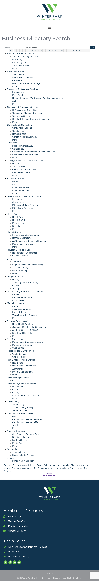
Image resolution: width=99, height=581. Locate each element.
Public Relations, (20, 312)
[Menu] (49, 27)
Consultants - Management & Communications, (33, 152)
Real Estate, (17, 363)
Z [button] (88, 50)
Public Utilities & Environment (20, 351)
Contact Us (51, 468)
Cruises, (16, 285)
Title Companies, (20, 268)
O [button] (55, 50)
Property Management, (22, 372)
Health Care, (18, 217)
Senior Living (13, 401)
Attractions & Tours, (21, 65)
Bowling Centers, (20, 440)
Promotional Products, (22, 297)
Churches (16, 381)
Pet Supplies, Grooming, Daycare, (27, 342)
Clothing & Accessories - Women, (27, 419)
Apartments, (17, 369)
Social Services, (19, 167)
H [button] (35, 50)
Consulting (12, 143)
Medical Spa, (18, 223)
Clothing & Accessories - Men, (26, 422)
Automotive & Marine (16, 71)
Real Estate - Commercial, (24, 366)
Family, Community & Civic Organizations (26, 161)
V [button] (76, 50)
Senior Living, (18, 404)
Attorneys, (16, 262)
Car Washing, (18, 80)
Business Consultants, (22, 146)
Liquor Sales (18, 300)
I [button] (38, 50)
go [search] (93, 47)
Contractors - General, (22, 128)
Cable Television (20, 357)
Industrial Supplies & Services (21, 250)
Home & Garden (14, 232)
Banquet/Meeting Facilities (24, 461)
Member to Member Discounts (66, 465)
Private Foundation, (21, 172)
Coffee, (15, 392)
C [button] (21, 50)
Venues (10, 458)
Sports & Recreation (16, 431)
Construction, (18, 131)
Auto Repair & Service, (22, 77)
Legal (9, 259)
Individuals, (17, 199)
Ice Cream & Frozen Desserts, (26, 395)
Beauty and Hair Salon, (23, 333)
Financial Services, (21, 190)
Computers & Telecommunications (22, 107)
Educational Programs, (22, 208)
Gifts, (14, 416)
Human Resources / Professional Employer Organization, (38, 98)
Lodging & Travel (15, 277)
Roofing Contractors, (21, 238)
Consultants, (18, 149)
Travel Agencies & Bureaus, (25, 282)
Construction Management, (24, 137)
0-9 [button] (11, 50)
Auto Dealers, (18, 74)
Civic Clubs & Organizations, (25, 169)
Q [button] (62, 50)
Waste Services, (19, 354)
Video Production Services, (24, 315)
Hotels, (15, 280)
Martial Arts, (17, 443)
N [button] (52, 50)
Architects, (17, 101)
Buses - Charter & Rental (23, 455)
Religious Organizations (18, 378)
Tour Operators (19, 288)
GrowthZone (77, 578)
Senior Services (19, 410)
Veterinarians (18, 348)
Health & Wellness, (21, 220)
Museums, (17, 59)
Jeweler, (16, 425)
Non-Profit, (17, 164)
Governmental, (19, 202)
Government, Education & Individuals (24, 196)
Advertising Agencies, (22, 309)
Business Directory (12, 465)
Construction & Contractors (19, 125)
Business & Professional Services (22, 89)
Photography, (18, 92)
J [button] (41, 50)
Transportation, (19, 452)
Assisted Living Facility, (23, 407)
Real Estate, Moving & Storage (21, 360)
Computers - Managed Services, (27, 113)
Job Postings (40, 468)
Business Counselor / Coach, (25, 155)
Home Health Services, (22, 324)
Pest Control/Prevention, (23, 244)
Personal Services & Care (19, 321)
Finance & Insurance (16, 178)
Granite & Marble (20, 256)
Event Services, (19, 95)
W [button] (79, 50)
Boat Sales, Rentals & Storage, (26, 83)
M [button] (49, 50)
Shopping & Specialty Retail (20, 413)
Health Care (12, 214)
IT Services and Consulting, (25, 110)
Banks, (15, 181)
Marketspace (27, 468)
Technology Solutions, (22, 116)
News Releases (29, 465)
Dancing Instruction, (21, 437)
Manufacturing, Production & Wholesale (25, 291)
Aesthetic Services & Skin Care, (26, 330)
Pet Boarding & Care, (22, 345)
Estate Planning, (19, 271)
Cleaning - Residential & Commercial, (29, 327)
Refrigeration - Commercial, (24, 253)
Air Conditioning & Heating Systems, (29, 241)
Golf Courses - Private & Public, (26, 434)
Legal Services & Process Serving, (28, 265)
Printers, (16, 294)
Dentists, (16, 226)
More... (15, 68)
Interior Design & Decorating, (25, 235)
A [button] (15, 50)
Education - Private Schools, (25, 205)
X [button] (82, 50)
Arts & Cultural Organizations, (25, 57)
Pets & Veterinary (15, 339)
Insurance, (17, 184)
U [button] (73, 50)
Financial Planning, (21, 187)
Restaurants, (18, 387)
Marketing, (17, 306)
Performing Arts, (19, 62)
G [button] (32, 50)
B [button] (18, 50)
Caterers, (16, 390)
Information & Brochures (68, 468)
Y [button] (85, 50)
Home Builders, (19, 134)
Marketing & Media (15, 303)
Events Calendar (44, 465)
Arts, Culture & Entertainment (20, 54)
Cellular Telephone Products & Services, (30, 119)
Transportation (13, 449)
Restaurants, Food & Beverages (21, 384)
